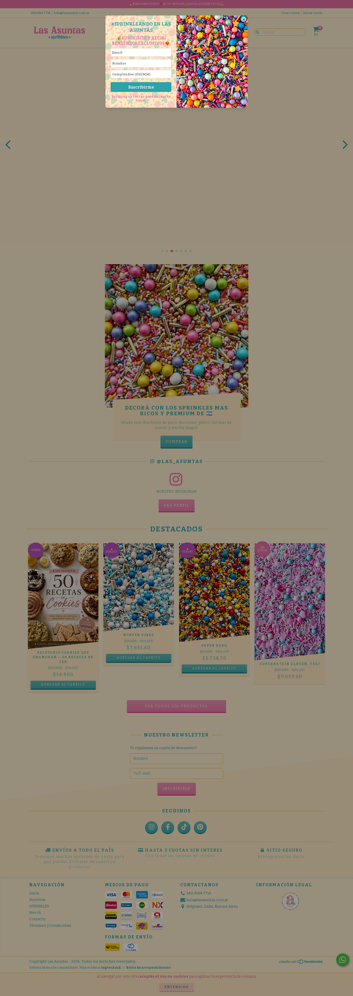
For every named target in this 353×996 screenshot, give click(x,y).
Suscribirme (141, 87)
